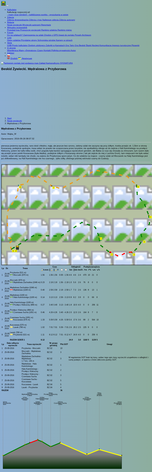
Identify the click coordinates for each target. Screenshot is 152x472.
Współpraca (13, 50)
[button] (8, 56)
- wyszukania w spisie (58, 14)
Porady (78, 35)
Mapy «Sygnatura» (28, 50)
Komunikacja (105, 45)
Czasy (40, 50)
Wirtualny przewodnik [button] (17, 27)
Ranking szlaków (49, 30)
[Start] (3, 5)
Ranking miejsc (65, 30)
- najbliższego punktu (38, 14)
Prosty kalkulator (20, 45)
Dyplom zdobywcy (37, 45)
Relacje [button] (10, 22)
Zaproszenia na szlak (33, 35)
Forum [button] (10, 32)
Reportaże (46, 25)
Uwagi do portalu (66, 35)
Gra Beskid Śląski (83, 45)
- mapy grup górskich (17, 14)
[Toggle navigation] (7, 5)
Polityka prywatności (61, 50)
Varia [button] (9, 43)
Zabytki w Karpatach (55, 45)
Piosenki (135, 45)
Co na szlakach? (15, 35)
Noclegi (95, 45)
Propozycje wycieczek (30, 30)
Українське (26, 58)
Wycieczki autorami (31, 25)
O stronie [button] (11, 48)
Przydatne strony (29, 40)
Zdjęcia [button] (10, 17)
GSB (9, 45)
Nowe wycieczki (14, 25)
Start (9, 118)
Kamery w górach (64, 40)
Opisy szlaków (14, 40)
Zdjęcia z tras (35, 20)
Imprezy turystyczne (122, 45)
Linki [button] (9, 38)
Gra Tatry (70, 45)
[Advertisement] (76, 94)
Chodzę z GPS (51, 35)
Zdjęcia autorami (67, 20)
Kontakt (47, 50)
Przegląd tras (13, 30)
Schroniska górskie (47, 40)
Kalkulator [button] (11, 9)
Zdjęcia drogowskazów (18, 20)
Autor (73, 50)
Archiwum (86, 35)
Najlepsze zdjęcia (50, 20)
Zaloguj (10, 53)
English (14, 58)
